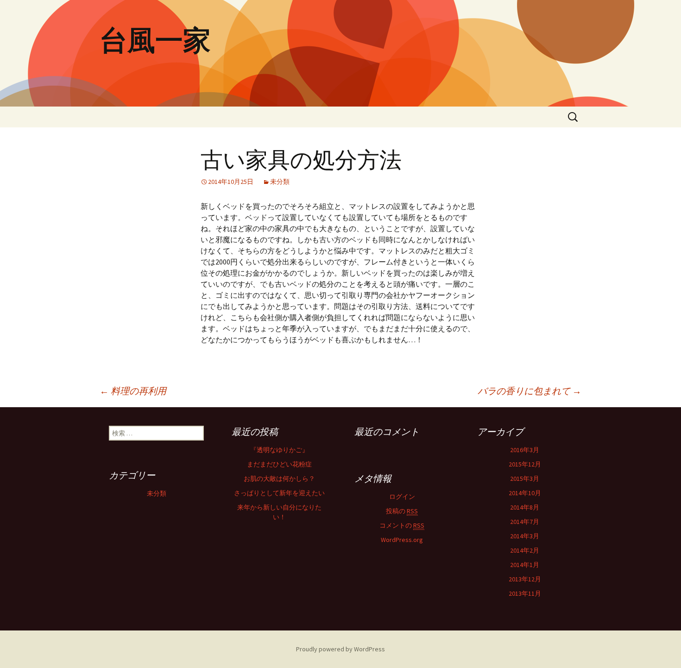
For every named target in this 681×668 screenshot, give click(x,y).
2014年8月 (524, 507)
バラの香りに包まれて (529, 391)
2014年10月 (525, 493)
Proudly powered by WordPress (340, 649)
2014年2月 (524, 550)
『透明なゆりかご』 (279, 450)
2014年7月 (524, 521)
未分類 (280, 181)
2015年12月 (525, 464)
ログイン (402, 496)
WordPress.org (402, 540)
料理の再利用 (133, 391)
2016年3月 (524, 450)
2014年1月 (524, 565)
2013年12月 (525, 579)
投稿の (402, 511)
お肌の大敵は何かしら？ (279, 478)
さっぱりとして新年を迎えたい (279, 493)
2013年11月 (525, 593)
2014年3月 (524, 536)
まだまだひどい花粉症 (279, 464)
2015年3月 (524, 478)
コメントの (401, 525)
